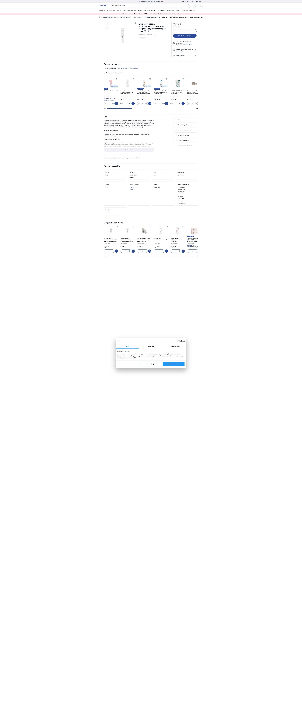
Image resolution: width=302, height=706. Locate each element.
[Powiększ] (110, 23)
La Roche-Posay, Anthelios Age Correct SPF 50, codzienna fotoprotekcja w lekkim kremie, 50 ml (143, 92)
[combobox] (147, 5)
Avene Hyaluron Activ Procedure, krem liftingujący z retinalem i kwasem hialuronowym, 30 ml (127, 92)
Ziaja (106, 175)
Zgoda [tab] (127, 346)
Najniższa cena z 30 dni (108, 100)
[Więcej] (195, 55)
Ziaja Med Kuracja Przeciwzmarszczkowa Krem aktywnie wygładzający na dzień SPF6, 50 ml (111, 240)
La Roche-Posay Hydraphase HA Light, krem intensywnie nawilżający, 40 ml (161, 92)
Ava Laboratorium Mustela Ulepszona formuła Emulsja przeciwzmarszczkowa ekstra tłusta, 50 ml (193, 92)
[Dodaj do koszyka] (116, 103)
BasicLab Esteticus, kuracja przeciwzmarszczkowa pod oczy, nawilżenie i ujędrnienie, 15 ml (143, 240)
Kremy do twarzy (137, 17)
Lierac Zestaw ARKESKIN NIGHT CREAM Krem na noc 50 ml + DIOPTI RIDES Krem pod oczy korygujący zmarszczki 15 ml (194, 240)
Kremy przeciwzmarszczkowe (152, 17)
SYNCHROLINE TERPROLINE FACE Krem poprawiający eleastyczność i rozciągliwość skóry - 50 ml (177, 92)
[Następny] (197, 108)
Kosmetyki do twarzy (125, 17)
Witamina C (132, 187)
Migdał (131, 189)
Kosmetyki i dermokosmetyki (110, 17)
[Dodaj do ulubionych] (135, 23)
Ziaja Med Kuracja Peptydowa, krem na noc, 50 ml (161, 240)
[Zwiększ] (194, 31)
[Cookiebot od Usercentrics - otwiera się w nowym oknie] (178, 341)
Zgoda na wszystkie (173, 364)
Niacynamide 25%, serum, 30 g (111, 91)
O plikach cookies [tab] (175, 346)
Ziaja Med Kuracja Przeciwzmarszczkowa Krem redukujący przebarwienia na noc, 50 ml (127, 240)
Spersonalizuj (150, 364)
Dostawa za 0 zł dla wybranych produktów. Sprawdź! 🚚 (151, 1)
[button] (155, 35)
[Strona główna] (99, 17)
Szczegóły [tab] (151, 346)
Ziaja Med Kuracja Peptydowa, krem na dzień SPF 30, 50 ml (177, 240)
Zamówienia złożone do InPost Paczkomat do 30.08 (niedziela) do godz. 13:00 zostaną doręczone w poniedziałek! (150, 13)
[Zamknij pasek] (298, 14)
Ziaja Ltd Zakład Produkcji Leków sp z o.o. (118, 158)
